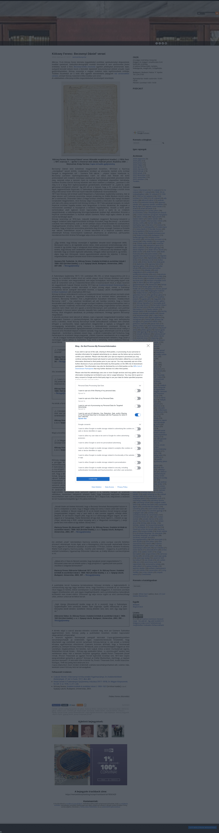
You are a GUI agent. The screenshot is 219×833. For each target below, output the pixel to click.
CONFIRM (93, 479)
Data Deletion (97, 487)
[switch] (138, 390)
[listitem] (109, 385)
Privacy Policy (122, 487)
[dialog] (109, 416)
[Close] (149, 346)
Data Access (109, 487)
